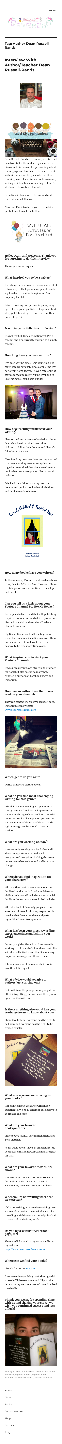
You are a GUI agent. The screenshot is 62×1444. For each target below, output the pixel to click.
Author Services (14, 1411)
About (8, 1397)
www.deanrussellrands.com (20, 709)
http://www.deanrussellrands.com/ (25, 1249)
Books (8, 1404)
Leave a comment (43, 1377)
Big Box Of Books (23, 1374)
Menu (52, 10)
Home (8, 1390)
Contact (9, 1425)
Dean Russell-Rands (23, 1377)
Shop (8, 1418)
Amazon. (30, 1268)
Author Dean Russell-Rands (35, 1371)
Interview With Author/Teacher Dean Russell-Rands (27, 65)
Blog (7, 1432)
